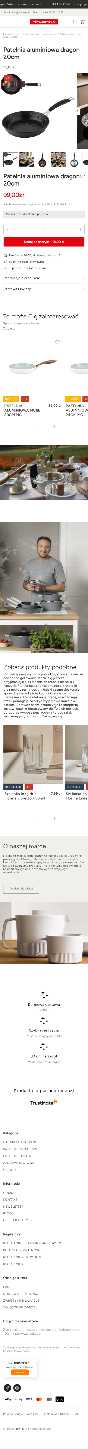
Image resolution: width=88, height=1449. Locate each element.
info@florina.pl (20, 12)
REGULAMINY (13, 1264)
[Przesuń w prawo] (76, 111)
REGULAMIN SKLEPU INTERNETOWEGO (33, 1243)
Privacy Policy (12, 1414)
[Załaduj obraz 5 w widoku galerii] (74, 159)
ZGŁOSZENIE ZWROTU (20, 1307)
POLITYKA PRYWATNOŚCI (22, 1250)
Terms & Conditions (56, 1413)
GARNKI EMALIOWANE (20, 1142)
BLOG (7, 1213)
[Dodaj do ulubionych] (82, 176)
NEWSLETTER (13, 1206)
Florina (7, 34)
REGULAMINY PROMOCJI (22, 1257)
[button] (75, 22)
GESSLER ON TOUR (18, 1220)
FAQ (6, 1287)
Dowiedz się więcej (21, 888)
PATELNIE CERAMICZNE (21, 1149)
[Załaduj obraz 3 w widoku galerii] (42, 159)
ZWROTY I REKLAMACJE (21, 1300)
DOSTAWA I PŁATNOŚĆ (20, 1294)
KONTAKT (10, 1199)
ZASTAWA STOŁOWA (18, 1163)
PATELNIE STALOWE (18, 1156)
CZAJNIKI (10, 1170)
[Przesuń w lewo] (41, 426)
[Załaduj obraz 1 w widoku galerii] (10, 159)
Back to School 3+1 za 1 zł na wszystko (35, 34)
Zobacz (9, 328)
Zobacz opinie (20, 1372)
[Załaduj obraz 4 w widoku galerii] (58, 159)
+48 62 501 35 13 (53, 12)
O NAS (8, 1193)
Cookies (32, 1413)
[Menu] (7, 22)
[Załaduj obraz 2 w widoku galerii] (26, 159)
